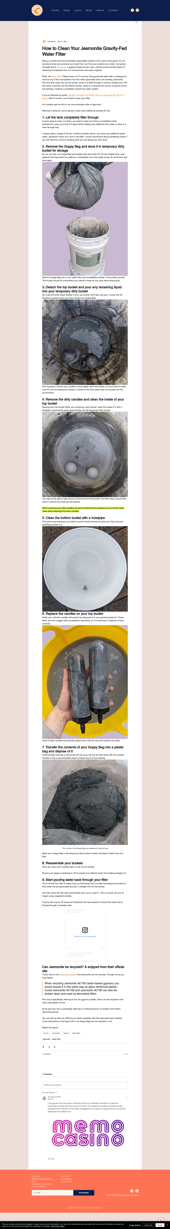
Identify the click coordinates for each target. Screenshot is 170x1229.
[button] (136, 22)
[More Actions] (126, 1098)
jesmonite (56, 1033)
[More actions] (126, 41)
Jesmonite (46, 1039)
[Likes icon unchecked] (49, 1159)
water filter (76, 1033)
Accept (160, 1225)
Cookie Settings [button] (135, 1225)
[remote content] (85, 936)
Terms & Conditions (42, 1184)
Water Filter (56, 1039)
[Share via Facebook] (43, 1047)
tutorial (65, 1033)
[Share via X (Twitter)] (49, 1047)
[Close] (167, 1225)
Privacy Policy (39, 1186)
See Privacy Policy (58, 1226)
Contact (36, 1176)
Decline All (148, 1225)
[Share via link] (55, 1047)
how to (46, 1033)
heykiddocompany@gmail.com (122, 1195)
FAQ (34, 1181)
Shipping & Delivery (42, 1179)
